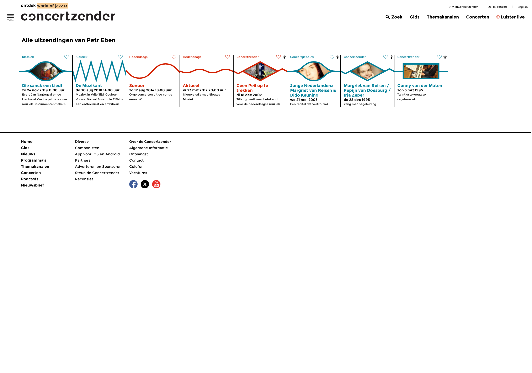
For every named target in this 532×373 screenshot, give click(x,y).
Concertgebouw (302, 57)
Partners (82, 160)
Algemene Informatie (148, 148)
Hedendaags (138, 57)
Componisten (87, 148)
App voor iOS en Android (97, 154)
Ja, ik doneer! (497, 6)
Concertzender (247, 57)
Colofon (136, 166)
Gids (415, 17)
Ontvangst (138, 154)
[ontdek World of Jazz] (52, 6)
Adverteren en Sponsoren (98, 166)
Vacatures (138, 173)
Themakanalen (443, 17)
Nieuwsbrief (32, 185)
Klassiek (28, 57)
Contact (136, 160)
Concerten (477, 17)
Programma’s (33, 160)
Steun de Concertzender (97, 173)
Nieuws (28, 154)
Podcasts (29, 179)
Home (26, 141)
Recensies (84, 179)
